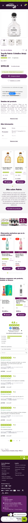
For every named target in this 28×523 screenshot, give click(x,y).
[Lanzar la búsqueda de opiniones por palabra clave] (26, 352)
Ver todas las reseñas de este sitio (14, 333)
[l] (21, 5)
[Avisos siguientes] (19, 441)
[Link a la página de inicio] (2, 449)
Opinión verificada (6, 360)
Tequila (7, 449)
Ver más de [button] (6, 50)
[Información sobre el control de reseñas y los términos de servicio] (21, 330)
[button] (15, 66)
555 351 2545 (8, 501)
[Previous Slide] (2, 167)
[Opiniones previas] (8, 440)
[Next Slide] (26, 167)
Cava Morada (7, 252)
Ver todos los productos (14, 208)
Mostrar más (14, 118)
